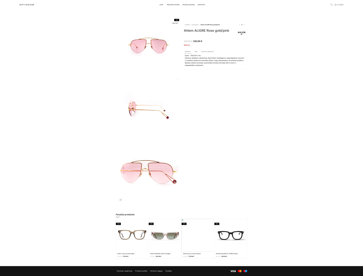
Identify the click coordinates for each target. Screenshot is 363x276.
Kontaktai (169, 271)
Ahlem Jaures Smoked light (125, 253)
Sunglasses (195, 24)
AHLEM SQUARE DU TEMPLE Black (227, 253)
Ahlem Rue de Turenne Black (192, 253)
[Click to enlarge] (120, 200)
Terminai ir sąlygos (156, 271)
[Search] (332, 5)
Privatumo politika (141, 271)
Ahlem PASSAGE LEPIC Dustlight (160, 253)
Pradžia (187, 24)
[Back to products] (242, 25)
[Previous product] (240, 25)
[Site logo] (27, 4)
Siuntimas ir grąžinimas (124, 271)
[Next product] (244, 25)
